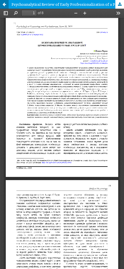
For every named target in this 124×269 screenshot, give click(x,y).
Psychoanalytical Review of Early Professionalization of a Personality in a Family (68, 4)
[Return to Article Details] (4, 4)
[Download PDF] (119, 4)
